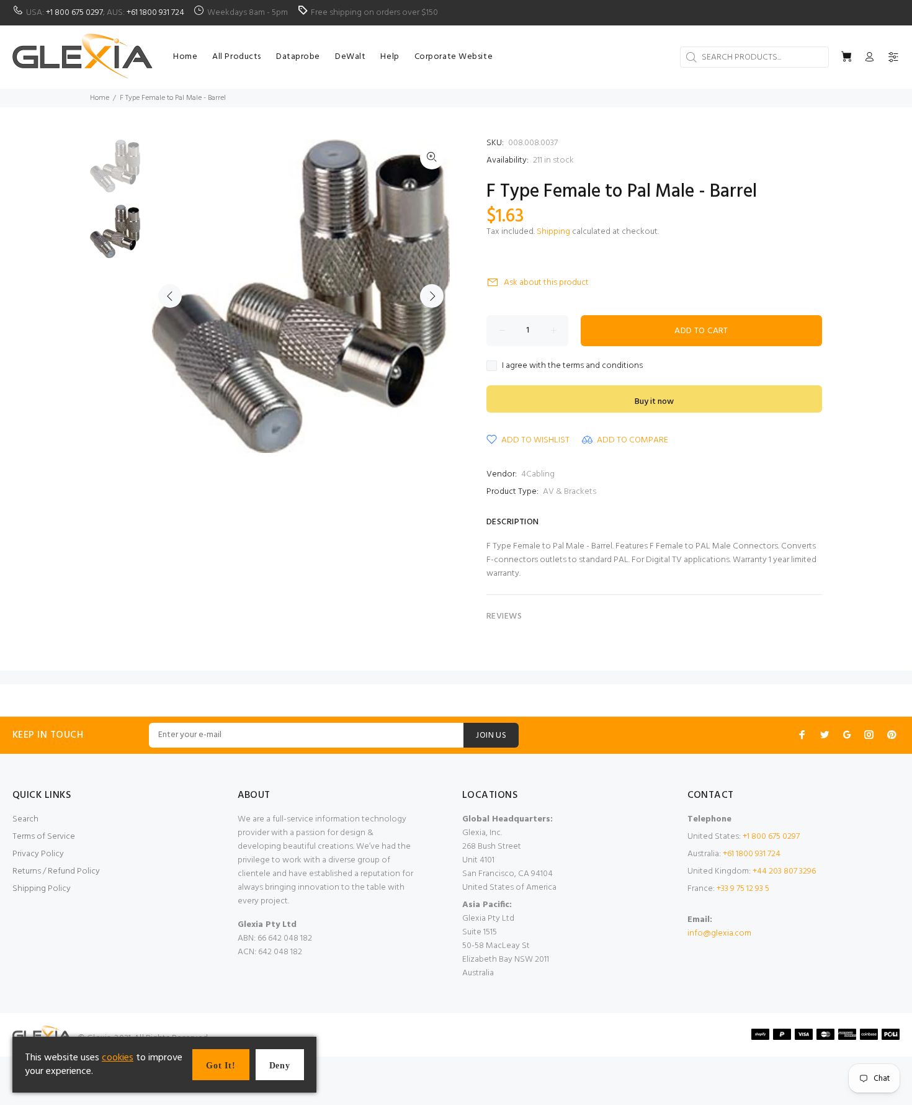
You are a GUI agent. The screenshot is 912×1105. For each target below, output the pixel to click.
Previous (170, 296)
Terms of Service (43, 837)
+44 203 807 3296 (784, 871)
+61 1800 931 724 (155, 13)
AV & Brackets (569, 492)
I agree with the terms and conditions (572, 366)
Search (25, 819)
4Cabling (538, 474)
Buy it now (654, 402)
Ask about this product (546, 282)
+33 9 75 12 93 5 (743, 889)
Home (99, 98)
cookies (117, 1058)
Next (432, 296)
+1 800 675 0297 (74, 13)
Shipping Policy (41, 889)
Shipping (553, 232)
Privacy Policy (38, 854)
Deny (279, 1065)
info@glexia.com (719, 933)
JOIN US (491, 735)
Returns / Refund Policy (56, 871)
